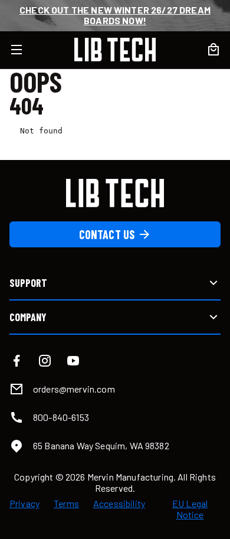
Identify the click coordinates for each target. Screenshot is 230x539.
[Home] (115, 49)
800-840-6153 (61, 417)
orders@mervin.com (74, 388)
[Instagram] (45, 361)
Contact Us (107, 234)
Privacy (24, 503)
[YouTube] (73, 361)
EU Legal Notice (190, 509)
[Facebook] (16, 361)
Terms (66, 503)
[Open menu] (23, 50)
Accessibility (119, 503)
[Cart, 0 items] (213, 50)
